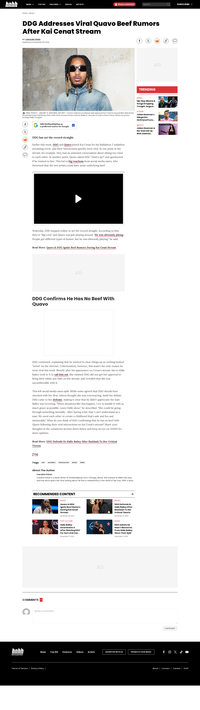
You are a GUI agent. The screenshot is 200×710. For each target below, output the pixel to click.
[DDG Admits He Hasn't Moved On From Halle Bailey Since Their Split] (99, 527)
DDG (56, 144)
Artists (80, 4)
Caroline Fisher (32, 39)
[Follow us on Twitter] (175, 652)
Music (32, 13)
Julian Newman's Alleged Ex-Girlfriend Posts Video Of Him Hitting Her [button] (145, 117)
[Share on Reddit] (157, 41)
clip (43, 463)
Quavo (67, 144)
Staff (186, 668)
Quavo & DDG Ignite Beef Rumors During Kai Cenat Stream (81, 247)
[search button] (168, 4)
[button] (168, 102)
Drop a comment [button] (126, 4)
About (155, 668)
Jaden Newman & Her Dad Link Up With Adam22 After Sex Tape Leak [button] (146, 131)
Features (54, 4)
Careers (176, 668)
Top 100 (41, 4)
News (29, 4)
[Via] (35, 454)
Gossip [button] (140, 111)
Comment (170, 628)
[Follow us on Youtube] (186, 652)
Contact (166, 668)
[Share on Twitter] (148, 41)
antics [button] (140, 125)
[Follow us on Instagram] (169, 652)
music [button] (140, 98)
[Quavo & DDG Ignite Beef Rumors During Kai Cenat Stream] (45, 506)
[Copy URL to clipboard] (166, 41)
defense (57, 399)
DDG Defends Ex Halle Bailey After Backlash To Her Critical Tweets (124, 508)
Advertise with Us (114, 652)
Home (24, 13)
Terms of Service (20, 668)
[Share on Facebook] (139, 41)
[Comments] (175, 41)
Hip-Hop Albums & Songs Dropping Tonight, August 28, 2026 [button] (146, 104)
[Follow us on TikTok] (181, 652)
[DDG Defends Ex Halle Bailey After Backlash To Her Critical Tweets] (99, 506)
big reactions (76, 161)
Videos (68, 4)
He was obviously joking (109, 234)
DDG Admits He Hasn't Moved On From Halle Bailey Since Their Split (123, 528)
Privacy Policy (37, 668)
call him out (61, 374)
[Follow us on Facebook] (163, 652)
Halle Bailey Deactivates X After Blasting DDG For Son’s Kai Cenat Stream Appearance (70, 528)
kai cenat (51, 463)
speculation (64, 463)
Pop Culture (66, 521)
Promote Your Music (141, 652)
